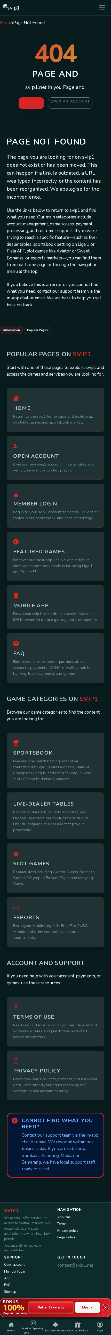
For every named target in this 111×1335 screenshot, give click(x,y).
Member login (14, 1271)
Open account (14, 1264)
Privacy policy (67, 1230)
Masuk (87, 1307)
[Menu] (102, 7)
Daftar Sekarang (51, 1307)
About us (64, 1217)
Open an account (70, 101)
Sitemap (10, 1291)
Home (6, 23)
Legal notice (66, 1237)
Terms (62, 1224)
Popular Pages (37, 330)
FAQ (7, 1285)
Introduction (11, 330)
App (7, 1278)
